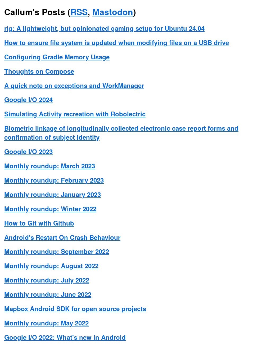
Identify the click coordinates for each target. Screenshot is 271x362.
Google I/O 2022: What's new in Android (65, 337)
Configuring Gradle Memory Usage (57, 56)
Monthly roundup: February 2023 (54, 179)
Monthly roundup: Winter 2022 (50, 208)
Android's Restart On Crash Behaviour (62, 237)
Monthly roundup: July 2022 (46, 279)
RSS (79, 12)
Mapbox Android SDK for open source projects (75, 308)
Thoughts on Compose (39, 71)
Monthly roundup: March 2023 (49, 165)
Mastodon (112, 12)
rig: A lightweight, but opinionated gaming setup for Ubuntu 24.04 (104, 28)
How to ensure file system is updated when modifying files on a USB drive (116, 42)
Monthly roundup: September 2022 (56, 251)
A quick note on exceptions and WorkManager (74, 85)
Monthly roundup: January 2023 (52, 194)
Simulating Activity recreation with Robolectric (75, 113)
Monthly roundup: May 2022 (46, 322)
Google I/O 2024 (28, 99)
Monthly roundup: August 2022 (51, 265)
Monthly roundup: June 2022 (47, 294)
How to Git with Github (39, 222)
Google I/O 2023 (28, 151)
